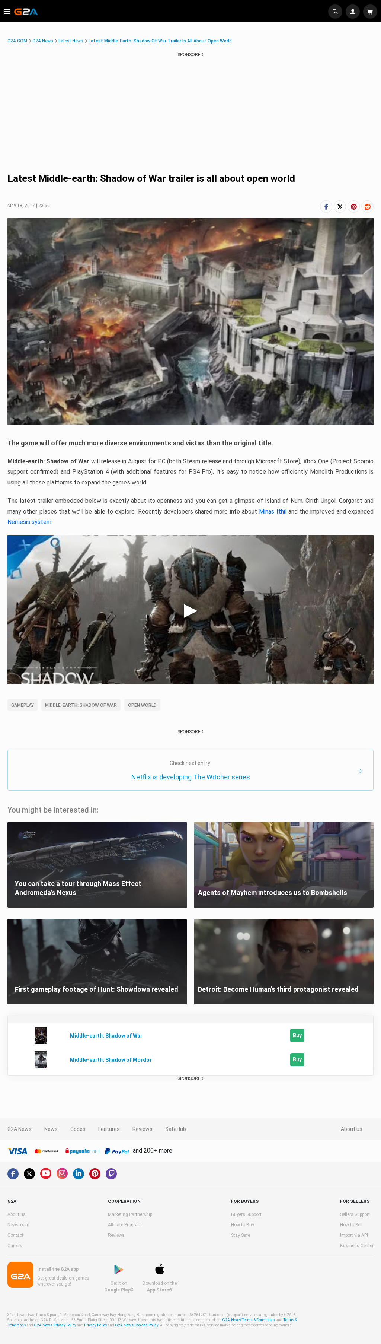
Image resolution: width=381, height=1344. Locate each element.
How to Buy (242, 1224)
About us (351, 1129)
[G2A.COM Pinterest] (94, 1173)
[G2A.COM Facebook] (13, 1173)
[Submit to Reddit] (367, 206)
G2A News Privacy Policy (55, 1325)
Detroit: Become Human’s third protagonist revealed (278, 989)
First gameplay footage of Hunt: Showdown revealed (96, 989)
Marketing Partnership (130, 1214)
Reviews (142, 1129)
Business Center (357, 1245)
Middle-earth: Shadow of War (106, 1036)
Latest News (70, 41)
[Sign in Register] (354, 11)
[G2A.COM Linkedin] (78, 1173)
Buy (297, 1035)
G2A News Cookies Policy (136, 1325)
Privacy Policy (95, 1325)
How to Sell (351, 1224)
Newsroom (18, 1224)
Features (109, 1129)
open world (142, 705)
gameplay (22, 705)
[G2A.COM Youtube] (45, 1173)
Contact (15, 1235)
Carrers (14, 1245)
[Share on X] (340, 206)
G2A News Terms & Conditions (248, 1320)
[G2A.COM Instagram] (62, 1173)
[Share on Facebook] (326, 206)
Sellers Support (355, 1214)
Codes (78, 1129)
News (51, 1129)
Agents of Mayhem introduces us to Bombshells (272, 892)
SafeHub (175, 1129)
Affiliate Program (125, 1224)
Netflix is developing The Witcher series (190, 777)
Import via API (354, 1235)
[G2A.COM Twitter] (29, 1173)
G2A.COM (17, 41)
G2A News (42, 41)
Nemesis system (29, 521)
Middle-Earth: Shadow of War (81, 705)
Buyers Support (246, 1214)
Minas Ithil (272, 511)
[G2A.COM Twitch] (111, 1173)
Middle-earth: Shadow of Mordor (111, 1060)
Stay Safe (240, 1235)
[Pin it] (354, 206)
